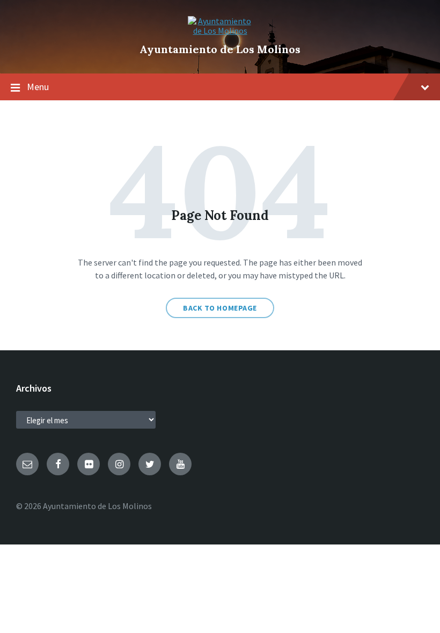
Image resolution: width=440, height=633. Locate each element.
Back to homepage (220, 308)
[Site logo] (220, 30)
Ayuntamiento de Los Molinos (220, 49)
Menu (38, 86)
